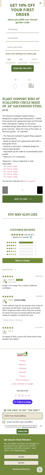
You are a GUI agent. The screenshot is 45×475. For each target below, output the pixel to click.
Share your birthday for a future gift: (21, 54)
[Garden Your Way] (22, 353)
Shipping (22, 368)
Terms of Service (23, 380)
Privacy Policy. (20, 450)
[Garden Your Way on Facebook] (16, 396)
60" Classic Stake (11, 174)
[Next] (28, 80)
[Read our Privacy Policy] (41, 425)
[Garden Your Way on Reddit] (23, 396)
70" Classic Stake (11, 177)
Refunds (22, 372)
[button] (12, 242)
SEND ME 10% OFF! (22, 68)
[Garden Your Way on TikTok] (26, 396)
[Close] (41, 3)
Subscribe (22, 431)
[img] (7, 276)
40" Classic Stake (11, 169)
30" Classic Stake (11, 166)
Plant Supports (29, 181)
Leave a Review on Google (22, 384)
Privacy (23, 376)
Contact (22, 360)
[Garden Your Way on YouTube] (29, 396)
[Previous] (16, 80)
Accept (21, 456)
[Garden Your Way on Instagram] (19, 396)
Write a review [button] (22, 260)
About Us (22, 364)
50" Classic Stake (11, 171)
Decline (21, 463)
